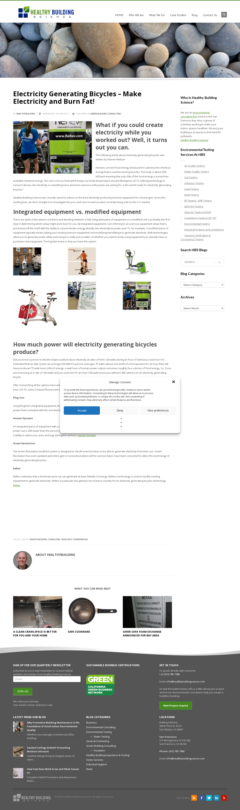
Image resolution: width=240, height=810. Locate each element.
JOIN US (22, 691)
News (89, 769)
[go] (219, 262)
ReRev (16, 485)
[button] (174, 382)
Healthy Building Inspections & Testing (107, 755)
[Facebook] (201, 798)
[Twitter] (209, 798)
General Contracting (97, 741)
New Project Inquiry (175, 705)
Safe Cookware (79, 631)
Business (91, 722)
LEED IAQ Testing (193, 206)
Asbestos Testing (194, 183)
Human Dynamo (87, 435)
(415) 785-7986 (172, 674)
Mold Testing (191, 194)
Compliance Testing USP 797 (200, 218)
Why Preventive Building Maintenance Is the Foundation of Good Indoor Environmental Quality (53, 726)
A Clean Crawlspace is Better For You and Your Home (35, 633)
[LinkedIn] (216, 798)
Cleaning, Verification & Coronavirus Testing (196, 237)
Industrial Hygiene (96, 764)
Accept (82, 410)
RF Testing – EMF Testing (198, 200)
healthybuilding (26, 113)
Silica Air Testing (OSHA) (197, 212)
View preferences (158, 410)
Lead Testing (191, 189)
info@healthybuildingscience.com (185, 681)
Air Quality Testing (194, 165)
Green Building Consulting (105, 113)
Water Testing (102, 736)
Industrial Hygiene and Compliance (204, 229)
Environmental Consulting (100, 727)
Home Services (94, 759)
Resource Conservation (75, 539)
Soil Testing (190, 177)
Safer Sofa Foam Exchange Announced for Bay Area (142, 633)
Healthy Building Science (194, 140)
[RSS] (194, 798)
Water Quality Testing (196, 171)
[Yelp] (224, 798)
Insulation (99, 750)
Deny (120, 410)
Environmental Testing (197, 223)
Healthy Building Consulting (44, 539)
